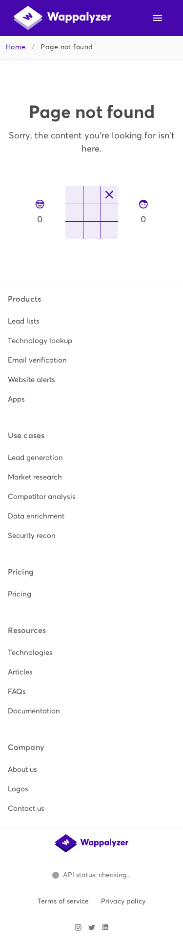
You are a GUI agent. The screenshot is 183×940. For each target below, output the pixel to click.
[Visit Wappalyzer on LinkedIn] (105, 927)
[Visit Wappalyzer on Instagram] (78, 927)
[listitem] (91, 321)
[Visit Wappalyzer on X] (92, 927)
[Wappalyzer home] (62, 18)
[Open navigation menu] (157, 18)
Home (16, 47)
